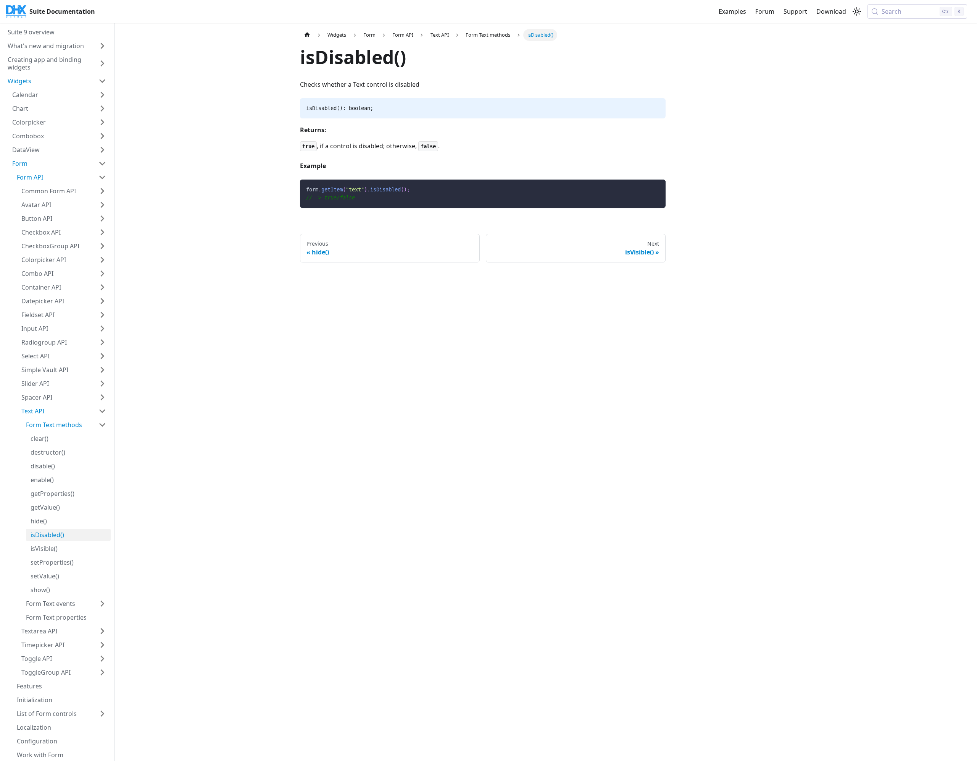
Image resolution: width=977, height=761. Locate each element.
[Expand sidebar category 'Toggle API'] (102, 659)
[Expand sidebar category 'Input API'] (102, 328)
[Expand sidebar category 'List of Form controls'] (102, 714)
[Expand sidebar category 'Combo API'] (102, 273)
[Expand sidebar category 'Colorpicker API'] (102, 260)
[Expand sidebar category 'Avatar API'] (102, 205)
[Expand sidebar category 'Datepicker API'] (102, 301)
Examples (732, 11)
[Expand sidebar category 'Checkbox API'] (102, 232)
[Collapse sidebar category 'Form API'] (102, 177)
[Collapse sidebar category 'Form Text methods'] (102, 425)
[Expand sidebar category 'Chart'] (102, 108)
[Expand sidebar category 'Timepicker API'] (102, 645)
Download (831, 11)
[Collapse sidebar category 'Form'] (102, 163)
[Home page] (307, 35)
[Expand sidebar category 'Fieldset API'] (102, 315)
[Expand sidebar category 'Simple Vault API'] (102, 370)
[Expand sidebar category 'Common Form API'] (102, 191)
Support (795, 11)
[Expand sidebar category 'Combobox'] (102, 136)
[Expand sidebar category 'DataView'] (102, 150)
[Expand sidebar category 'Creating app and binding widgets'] (102, 63)
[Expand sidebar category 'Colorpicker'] (102, 122)
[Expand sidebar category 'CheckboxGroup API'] (102, 246)
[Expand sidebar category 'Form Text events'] (102, 603)
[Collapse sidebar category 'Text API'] (102, 411)
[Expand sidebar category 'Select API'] (102, 356)
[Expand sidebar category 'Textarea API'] (102, 631)
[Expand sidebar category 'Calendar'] (102, 95)
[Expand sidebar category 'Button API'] (102, 218)
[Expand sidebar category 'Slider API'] (102, 383)
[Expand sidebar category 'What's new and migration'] (102, 46)
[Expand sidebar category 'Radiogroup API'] (102, 342)
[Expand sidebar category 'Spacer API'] (102, 397)
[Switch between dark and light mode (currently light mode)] (857, 11)
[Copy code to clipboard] (656, 189)
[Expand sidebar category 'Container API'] (102, 287)
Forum (764, 11)
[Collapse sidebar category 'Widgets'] (102, 81)
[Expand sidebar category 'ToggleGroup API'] (102, 672)
